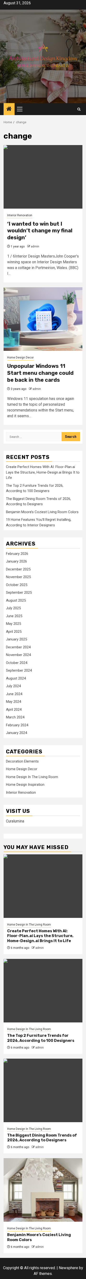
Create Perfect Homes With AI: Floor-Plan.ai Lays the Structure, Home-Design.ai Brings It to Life (43, 472)
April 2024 (14, 709)
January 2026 (16, 561)
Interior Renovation (19, 215)
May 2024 (13, 701)
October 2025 (16, 585)
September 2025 (19, 592)
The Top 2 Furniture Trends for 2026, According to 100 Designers (40, 1038)
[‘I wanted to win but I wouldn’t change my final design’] (43, 177)
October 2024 (16, 663)
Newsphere (68, 1268)
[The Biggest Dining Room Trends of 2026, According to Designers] (43, 1090)
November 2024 (18, 655)
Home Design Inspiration (25, 784)
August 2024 (16, 678)
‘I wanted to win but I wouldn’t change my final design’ (39, 231)
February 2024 (17, 725)
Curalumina (15, 821)
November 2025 (18, 577)
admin (35, 246)
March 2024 (15, 717)
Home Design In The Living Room (32, 777)
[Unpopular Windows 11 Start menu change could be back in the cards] (43, 319)
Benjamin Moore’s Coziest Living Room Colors (42, 512)
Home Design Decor (20, 357)
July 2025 (13, 608)
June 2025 (14, 616)
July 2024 (13, 686)
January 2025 (16, 639)
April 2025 (14, 631)
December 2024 (18, 647)
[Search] (79, 109)
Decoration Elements (22, 761)
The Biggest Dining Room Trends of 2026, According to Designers (42, 1138)
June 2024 (14, 694)
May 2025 (13, 624)
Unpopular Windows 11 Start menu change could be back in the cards (40, 373)
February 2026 (17, 553)
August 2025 (16, 600)
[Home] (9, 109)
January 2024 (16, 733)
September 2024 (19, 670)
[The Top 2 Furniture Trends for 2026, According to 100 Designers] (43, 990)
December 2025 (18, 569)
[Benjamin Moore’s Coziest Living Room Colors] (43, 1190)
